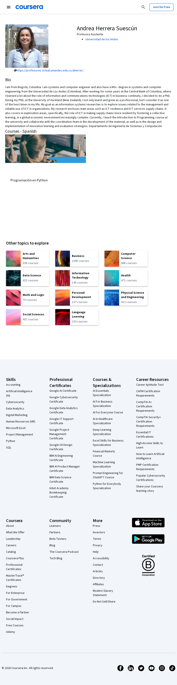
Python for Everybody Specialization (107, 486)
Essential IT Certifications (145, 434)
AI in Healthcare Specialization (103, 421)
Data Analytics (15, 408)
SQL (8, 447)
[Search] (143, 7)
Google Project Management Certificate (59, 434)
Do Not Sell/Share (104, 602)
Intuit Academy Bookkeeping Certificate (59, 492)
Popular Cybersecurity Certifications (150, 478)
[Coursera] (29, 7)
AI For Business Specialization (102, 404)
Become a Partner (17, 612)
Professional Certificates (14, 567)
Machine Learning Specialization (104, 464)
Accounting (13, 385)
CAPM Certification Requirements (148, 393)
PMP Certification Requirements (147, 467)
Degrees (11, 586)
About (10, 526)
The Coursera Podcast (64, 552)
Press (96, 526)
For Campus (13, 606)
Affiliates (98, 584)
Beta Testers (57, 539)
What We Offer (15, 532)
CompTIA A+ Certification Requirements (145, 406)
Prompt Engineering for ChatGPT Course (108, 475)
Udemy (10, 632)
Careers (11, 545)
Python (10, 441)
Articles (98, 571)
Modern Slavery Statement (103, 593)
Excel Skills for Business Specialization (108, 442)
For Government (16, 599)
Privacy (97, 545)
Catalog (11, 552)
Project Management (19, 434)
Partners (54, 532)
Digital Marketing (17, 415)
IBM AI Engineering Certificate (61, 458)
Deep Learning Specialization (102, 432)
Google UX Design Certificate (60, 447)
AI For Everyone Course (108, 412)
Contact (98, 565)
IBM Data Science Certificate (60, 479)
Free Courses (15, 625)
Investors (99, 532)
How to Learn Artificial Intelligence (150, 456)
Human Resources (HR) (20, 421)
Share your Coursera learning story (149, 488)
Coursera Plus (15, 558)
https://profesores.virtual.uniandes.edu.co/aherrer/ (50, 70)
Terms (97, 539)
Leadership (13, 539)
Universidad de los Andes (101, 39)
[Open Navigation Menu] (8, 7)
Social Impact (14, 619)
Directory (99, 578)
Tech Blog (55, 558)
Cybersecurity (15, 402)
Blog (52, 545)
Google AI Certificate (62, 391)
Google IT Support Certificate (61, 421)
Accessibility (101, 558)
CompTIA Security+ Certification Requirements (148, 421)
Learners (55, 526)
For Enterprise (15, 593)
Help (96, 552)
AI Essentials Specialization (102, 393)
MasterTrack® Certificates (15, 578)
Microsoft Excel (15, 428)
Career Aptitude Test (150, 385)
